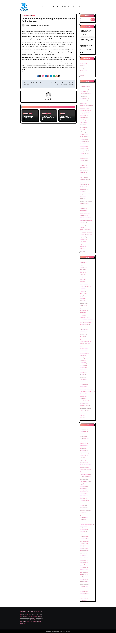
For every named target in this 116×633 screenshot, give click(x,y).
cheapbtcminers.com (84, 148)
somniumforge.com (84, 486)
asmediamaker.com (84, 462)
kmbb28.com (83, 243)
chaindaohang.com (84, 329)
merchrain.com (83, 241)
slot (48, 25)
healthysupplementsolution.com (87, 524)
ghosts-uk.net (83, 277)
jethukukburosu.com (84, 484)
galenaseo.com (83, 386)
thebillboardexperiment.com (86, 220)
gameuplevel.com (84, 132)
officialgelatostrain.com (85, 213)
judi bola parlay (29, 613)
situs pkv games (83, 63)
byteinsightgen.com (84, 569)
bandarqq (49, 6)
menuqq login (23, 611)
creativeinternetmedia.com (85, 286)
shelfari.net (82, 370)
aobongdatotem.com (84, 98)
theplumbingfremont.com (85, 408)
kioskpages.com (83, 207)
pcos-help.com (83, 272)
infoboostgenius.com (84, 564)
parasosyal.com (83, 493)
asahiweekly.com (83, 157)
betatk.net (82, 415)
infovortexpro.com (84, 590)
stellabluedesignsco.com (85, 510)
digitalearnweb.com (84, 431)
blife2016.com (83, 200)
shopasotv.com (83, 396)
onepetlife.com (83, 219)
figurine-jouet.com (84, 231)
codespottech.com (84, 526)
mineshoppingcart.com (85, 108)
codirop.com (82, 276)
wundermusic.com (84, 139)
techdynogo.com (83, 528)
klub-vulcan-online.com (85, 181)
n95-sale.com (83, 288)
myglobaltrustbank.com (85, 388)
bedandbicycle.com (84, 160)
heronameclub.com (84, 517)
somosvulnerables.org (84, 188)
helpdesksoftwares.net (85, 86)
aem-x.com (82, 129)
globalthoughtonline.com (85, 464)
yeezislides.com (83, 96)
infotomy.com (83, 522)
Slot (54, 6)
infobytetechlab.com (84, 576)
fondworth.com (83, 448)
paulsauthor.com (83, 512)
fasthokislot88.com (84, 169)
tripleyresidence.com (84, 184)
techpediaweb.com (84, 546)
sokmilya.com (83, 246)
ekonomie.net (83, 401)
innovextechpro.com (84, 541)
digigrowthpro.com (84, 264)
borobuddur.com (83, 138)
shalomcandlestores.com (85, 469)
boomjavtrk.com (83, 250)
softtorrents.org (83, 186)
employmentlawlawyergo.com (86, 389)
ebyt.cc (81, 327)
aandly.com (82, 417)
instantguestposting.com (85, 400)
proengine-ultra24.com (85, 343)
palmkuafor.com (83, 435)
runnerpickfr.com (83, 267)
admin (27, 25)
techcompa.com (83, 300)
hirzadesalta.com (83, 114)
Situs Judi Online (77, 6)
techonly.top (82, 281)
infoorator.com (83, 336)
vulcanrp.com (83, 315)
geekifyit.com (83, 471)
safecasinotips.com (84, 170)
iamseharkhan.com (84, 450)
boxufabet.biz (83, 227)
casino (40, 25)
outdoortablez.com (84, 521)
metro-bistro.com (84, 350)
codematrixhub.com (84, 560)
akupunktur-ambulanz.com (85, 322)
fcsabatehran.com (84, 502)
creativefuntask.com (84, 145)
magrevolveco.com (84, 586)
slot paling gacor (28, 621)
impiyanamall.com (84, 120)
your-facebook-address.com (86, 232)
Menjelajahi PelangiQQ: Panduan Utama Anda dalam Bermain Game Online (87, 45)
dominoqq (82, 72)
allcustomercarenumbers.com (86, 176)
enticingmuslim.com (84, 495)
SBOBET (64, 6)
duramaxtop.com (83, 505)
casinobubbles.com (84, 117)
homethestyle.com (84, 134)
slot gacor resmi (26, 616)
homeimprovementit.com (85, 89)
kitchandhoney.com (84, 348)
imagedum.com (83, 210)
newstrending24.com (84, 410)
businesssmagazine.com (85, 284)
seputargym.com (83, 119)
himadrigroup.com (84, 303)
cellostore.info (83, 460)
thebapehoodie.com (84, 491)
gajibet (21, 623)
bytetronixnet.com (84, 595)
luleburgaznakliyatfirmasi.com (86, 490)
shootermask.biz (83, 367)
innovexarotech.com (84, 588)
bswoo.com (82, 419)
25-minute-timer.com (84, 143)
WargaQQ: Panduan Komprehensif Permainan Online (48, 117)
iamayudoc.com (83, 151)
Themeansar (67, 631)
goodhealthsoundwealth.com (86, 497)
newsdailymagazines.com (85, 93)
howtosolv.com (83, 352)
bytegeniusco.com (84, 559)
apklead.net (82, 251)
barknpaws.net (83, 459)
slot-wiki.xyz (82, 382)
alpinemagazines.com (84, 314)
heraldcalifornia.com (84, 162)
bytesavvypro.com (84, 567)
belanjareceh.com (83, 441)
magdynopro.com (83, 552)
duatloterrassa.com (84, 189)
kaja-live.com (83, 298)
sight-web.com (83, 302)
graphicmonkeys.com (84, 163)
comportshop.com (84, 393)
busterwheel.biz (83, 369)
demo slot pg (83, 68)
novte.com (82, 338)
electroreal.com (83, 103)
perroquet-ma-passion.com (86, 234)
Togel (69, 6)
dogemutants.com (84, 503)
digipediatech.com (84, 531)
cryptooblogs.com (84, 131)
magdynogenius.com (84, 536)
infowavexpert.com (84, 557)
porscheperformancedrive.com (86, 193)
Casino (58, 6)
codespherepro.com (84, 578)
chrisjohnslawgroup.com (85, 179)
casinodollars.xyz (83, 377)
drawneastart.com (84, 167)
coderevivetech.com (84, 584)
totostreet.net (83, 124)
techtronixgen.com (84, 540)
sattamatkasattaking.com (85, 217)
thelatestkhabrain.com (84, 452)
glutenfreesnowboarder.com (86, 201)
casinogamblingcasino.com (85, 478)
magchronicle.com (84, 529)
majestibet (35, 621)
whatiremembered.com (85, 324)
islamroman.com (83, 305)
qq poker (39, 613)
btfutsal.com (82, 274)
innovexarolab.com (84, 574)
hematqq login (39, 618)
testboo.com (83, 355)
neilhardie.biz (83, 362)
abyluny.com (82, 248)
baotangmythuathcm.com (85, 483)
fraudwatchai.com (83, 127)
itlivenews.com (83, 407)
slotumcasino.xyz (83, 374)
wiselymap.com (83, 293)
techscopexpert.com (84, 545)
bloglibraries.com (83, 488)
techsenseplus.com (84, 562)
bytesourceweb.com (84, 581)
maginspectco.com (84, 598)
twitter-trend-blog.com (85, 317)
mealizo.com (82, 457)
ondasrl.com (82, 198)
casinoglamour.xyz (84, 376)
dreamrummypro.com (84, 438)
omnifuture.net (83, 269)
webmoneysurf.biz (84, 364)
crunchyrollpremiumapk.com (86, 474)
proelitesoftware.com (84, 174)
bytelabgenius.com (84, 548)
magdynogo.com (83, 600)
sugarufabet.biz (83, 225)
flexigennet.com (83, 516)
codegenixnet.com (84, 579)
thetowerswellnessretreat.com (86, 212)
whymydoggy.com (84, 429)
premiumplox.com (84, 358)
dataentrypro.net (83, 436)
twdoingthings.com (84, 509)
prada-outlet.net (83, 262)
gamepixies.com (83, 165)
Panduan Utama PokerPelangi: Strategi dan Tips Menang (67, 117)
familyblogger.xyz (84, 177)
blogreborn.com (83, 290)
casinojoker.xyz (83, 379)
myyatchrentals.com (84, 467)
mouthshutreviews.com (85, 112)
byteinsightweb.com (84, 534)
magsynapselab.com (84, 538)
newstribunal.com (84, 91)
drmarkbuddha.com (84, 331)
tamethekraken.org (84, 194)
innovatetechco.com (84, 550)
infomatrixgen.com (84, 572)
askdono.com (83, 279)
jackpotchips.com (83, 172)
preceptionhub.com (84, 95)
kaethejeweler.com (84, 215)
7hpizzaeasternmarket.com (85, 339)
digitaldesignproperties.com (86, 454)
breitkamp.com (83, 182)
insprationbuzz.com (84, 445)
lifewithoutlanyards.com (85, 345)
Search (87, 15)
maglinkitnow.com (84, 533)
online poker (82, 65)
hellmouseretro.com (84, 500)
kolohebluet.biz (83, 365)
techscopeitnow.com (84, 593)
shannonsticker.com (84, 443)
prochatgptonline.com (84, 295)
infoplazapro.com (83, 553)
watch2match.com (84, 384)
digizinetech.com (83, 571)
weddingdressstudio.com (85, 357)
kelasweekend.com (84, 414)
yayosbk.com (83, 360)
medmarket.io (83, 519)
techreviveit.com (83, 555)
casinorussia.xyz (83, 372)
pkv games (44, 25)
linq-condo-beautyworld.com (86, 326)
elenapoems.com (83, 498)
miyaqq (39, 621)
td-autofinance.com (84, 307)
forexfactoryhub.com (84, 296)
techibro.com (83, 312)
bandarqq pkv (23, 614)
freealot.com (82, 155)
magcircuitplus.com (84, 591)
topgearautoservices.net (85, 229)
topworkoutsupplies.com (85, 110)
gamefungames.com (84, 141)
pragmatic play (83, 67)
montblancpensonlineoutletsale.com (87, 319)
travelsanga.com (83, 398)
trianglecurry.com (83, 208)
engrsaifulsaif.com (84, 146)
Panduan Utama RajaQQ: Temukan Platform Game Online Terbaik (87, 51)
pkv (25, 623)
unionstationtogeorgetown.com (86, 150)
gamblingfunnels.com (84, 271)
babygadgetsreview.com (85, 321)
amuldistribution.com (84, 136)
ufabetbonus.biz (83, 412)
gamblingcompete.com (85, 283)
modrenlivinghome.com (85, 236)
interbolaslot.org (83, 433)
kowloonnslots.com (84, 310)
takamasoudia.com (84, 507)
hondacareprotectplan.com (85, 476)
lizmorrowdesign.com (84, 203)
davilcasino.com (83, 126)
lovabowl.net (83, 88)
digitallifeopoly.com (84, 115)
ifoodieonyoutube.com (84, 107)
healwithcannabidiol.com (85, 205)
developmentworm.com (85, 405)
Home (43, 6)
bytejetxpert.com (83, 596)
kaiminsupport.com (84, 440)
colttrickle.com (83, 265)
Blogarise (62, 631)
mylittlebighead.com (84, 153)
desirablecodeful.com (84, 514)
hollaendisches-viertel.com (85, 341)
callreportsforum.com (84, 244)
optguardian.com (83, 122)
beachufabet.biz (83, 222)
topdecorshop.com (84, 395)
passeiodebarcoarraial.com (85, 447)
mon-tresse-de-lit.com (85, 224)
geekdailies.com (83, 239)
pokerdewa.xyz (83, 381)
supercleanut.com (84, 158)
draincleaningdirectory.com (85, 481)
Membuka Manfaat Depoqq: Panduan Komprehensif (28, 117)
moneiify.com (83, 466)
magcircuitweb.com (84, 543)
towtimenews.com (84, 479)
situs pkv (29, 611)
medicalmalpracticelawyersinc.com (87, 391)
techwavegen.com (84, 565)
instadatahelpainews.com (85, 238)
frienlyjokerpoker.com (84, 308)
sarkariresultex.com (84, 455)
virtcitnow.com (83, 291)
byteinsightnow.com (84, 583)
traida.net (82, 346)
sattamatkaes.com (84, 472)
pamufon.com (83, 191)
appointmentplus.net (84, 403)
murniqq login (35, 614)
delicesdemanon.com (84, 353)
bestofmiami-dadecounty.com (86, 105)
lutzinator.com (83, 196)
